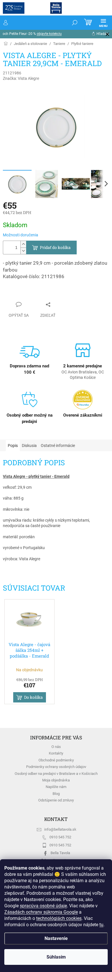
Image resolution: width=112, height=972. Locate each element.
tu (6, 924)
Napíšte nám (56, 787)
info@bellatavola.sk (60, 829)
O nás (56, 747)
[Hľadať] (70, 22)
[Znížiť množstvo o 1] (23, 251)
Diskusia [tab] (29, 445)
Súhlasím (53, 957)
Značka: (21, 78)
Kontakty (56, 753)
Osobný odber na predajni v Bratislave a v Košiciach (56, 773)
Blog (56, 793)
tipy (89, 34)
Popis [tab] (13, 445)
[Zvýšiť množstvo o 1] (23, 244)
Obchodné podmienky (56, 760)
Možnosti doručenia (20, 235)
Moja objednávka (56, 780)
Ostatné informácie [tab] (58, 445)
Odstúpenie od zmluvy (56, 800)
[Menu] (99, 22)
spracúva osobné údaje (43, 899)
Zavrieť (14, 293)
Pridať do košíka (55, 247)
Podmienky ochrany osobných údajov (56, 767)
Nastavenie (53, 938)
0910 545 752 (60, 837)
